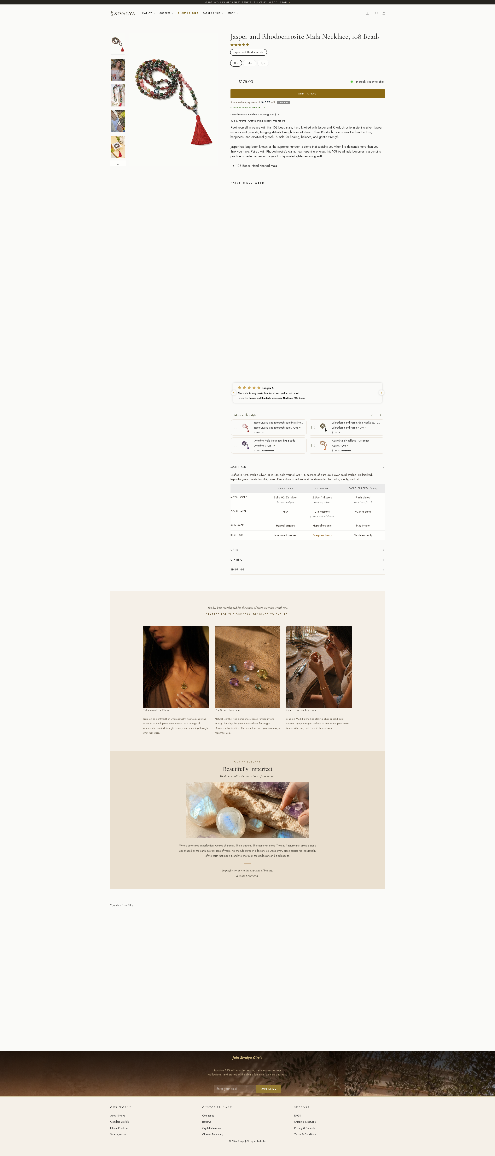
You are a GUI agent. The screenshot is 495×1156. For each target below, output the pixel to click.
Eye (263, 63)
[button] (307, 393)
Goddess (166, 13)
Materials (238, 467)
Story (232, 13)
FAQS (297, 1115)
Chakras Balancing (212, 1134)
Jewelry (147, 13)
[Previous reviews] (233, 392)
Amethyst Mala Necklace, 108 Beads (274, 441)
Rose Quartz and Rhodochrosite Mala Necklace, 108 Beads (279, 422)
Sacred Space (212, 13)
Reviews (206, 1122)
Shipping (237, 569)
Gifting (236, 560)
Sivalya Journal (118, 1134)
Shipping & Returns (305, 1122)
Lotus (250, 63)
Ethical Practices (119, 1128)
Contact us (208, 1115)
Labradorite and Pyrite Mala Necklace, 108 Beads (356, 422)
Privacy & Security (304, 1128)
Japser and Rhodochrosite (248, 52)
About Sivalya (117, 1115)
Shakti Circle (188, 13)
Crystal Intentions (211, 1128)
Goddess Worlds (119, 1122)
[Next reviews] (381, 392)
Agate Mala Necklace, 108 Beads (350, 441)
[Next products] (380, 415)
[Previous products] (372, 415)
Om (236, 63)
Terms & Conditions (305, 1134)
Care (234, 550)
